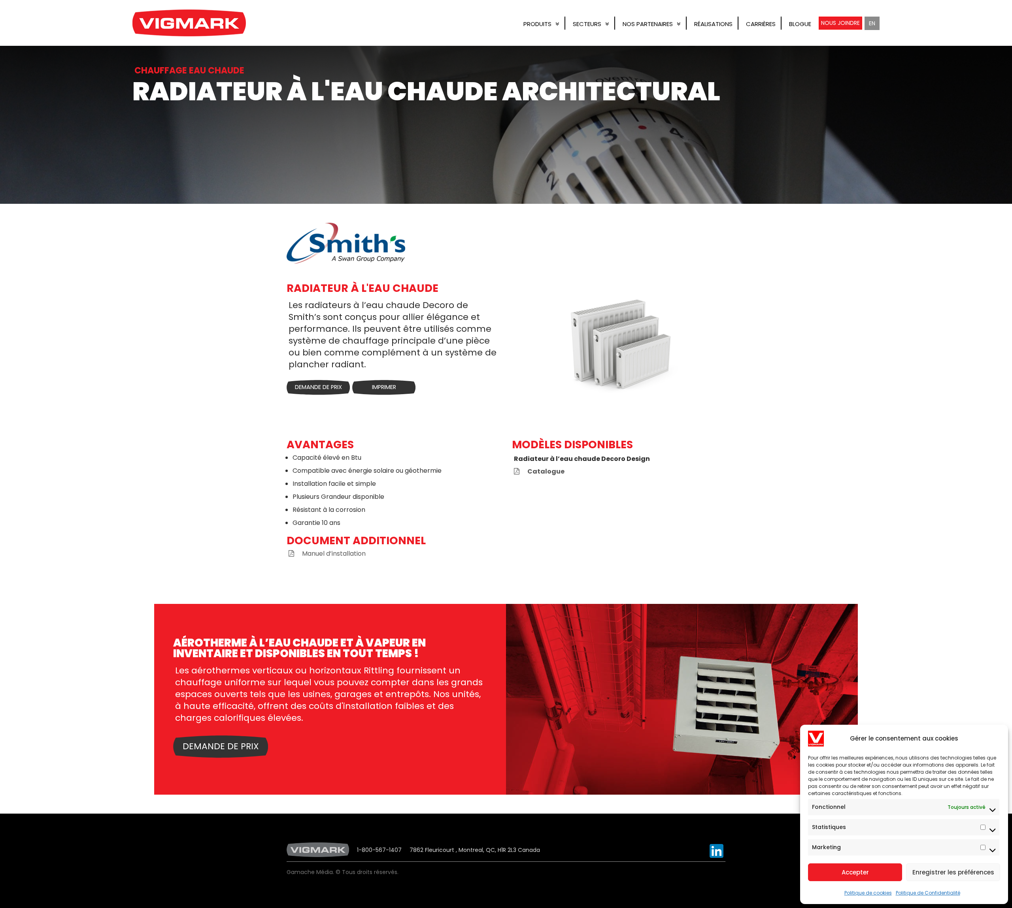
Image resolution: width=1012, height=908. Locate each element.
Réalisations (713, 24)
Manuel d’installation (334, 553)
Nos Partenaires (648, 24)
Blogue (800, 24)
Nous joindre (840, 23)
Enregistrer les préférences (953, 872)
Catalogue (546, 471)
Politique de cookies (868, 892)
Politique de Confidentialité (928, 892)
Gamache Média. (310, 872)
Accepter (855, 872)
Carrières (761, 24)
